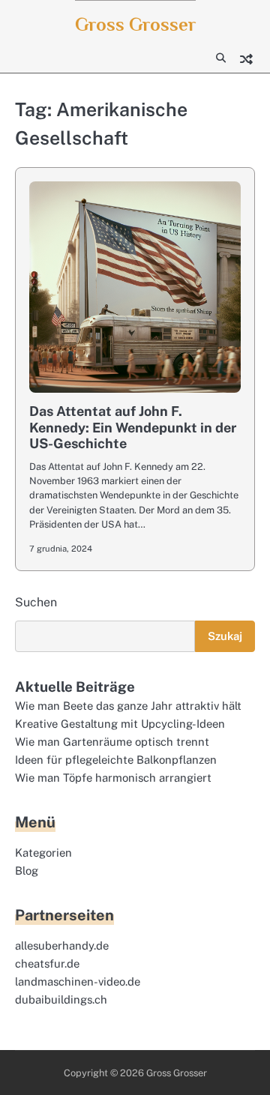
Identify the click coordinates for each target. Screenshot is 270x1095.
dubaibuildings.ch (61, 999)
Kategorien (43, 852)
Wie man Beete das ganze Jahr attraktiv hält (128, 705)
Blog (26, 870)
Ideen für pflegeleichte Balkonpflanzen (116, 759)
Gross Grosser (135, 24)
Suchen (36, 602)
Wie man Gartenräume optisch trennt (112, 741)
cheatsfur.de (47, 963)
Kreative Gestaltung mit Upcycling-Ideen (120, 723)
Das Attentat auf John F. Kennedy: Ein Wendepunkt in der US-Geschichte (132, 427)
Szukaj (225, 636)
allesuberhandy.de (62, 945)
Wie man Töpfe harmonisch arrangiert (113, 777)
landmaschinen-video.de (77, 981)
